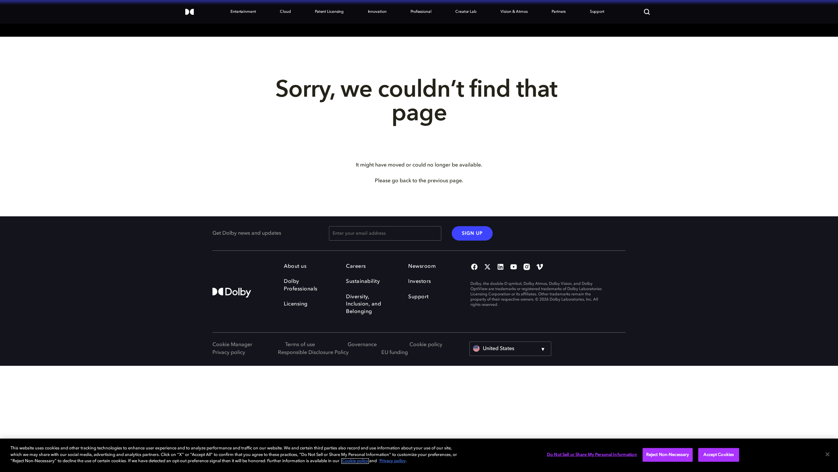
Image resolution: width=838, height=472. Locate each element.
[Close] (827, 454)
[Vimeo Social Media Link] (540, 267)
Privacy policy (228, 352)
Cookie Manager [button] (232, 344)
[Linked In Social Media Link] (500, 267)
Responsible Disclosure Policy (313, 352)
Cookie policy (426, 344)
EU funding (394, 352)
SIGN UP (472, 233)
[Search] (647, 12)
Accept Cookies (718, 455)
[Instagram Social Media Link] (527, 267)
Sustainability (363, 281)
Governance (362, 344)
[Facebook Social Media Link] (474, 267)
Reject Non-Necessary (667, 455)
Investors (419, 281)
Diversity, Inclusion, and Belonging (363, 304)
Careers (356, 266)
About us (295, 266)
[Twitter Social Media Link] (487, 267)
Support (418, 297)
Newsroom (422, 266)
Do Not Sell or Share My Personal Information (592, 455)
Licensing (296, 304)
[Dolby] (189, 12)
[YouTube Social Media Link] (514, 267)
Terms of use (300, 344)
